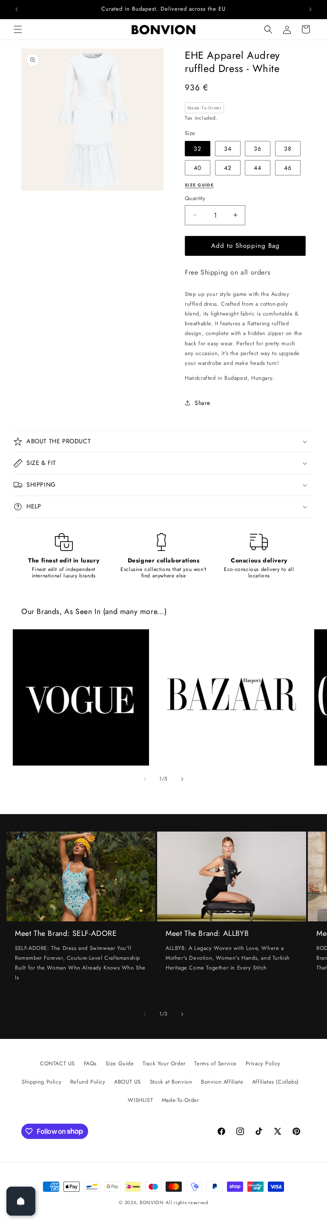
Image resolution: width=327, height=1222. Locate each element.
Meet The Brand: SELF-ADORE (66, 933)
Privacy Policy (263, 1063)
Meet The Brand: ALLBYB (207, 933)
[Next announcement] (310, 9)
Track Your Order (164, 1063)
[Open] (20, 1201)
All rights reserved (187, 1202)
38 (288, 148)
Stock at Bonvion (171, 1082)
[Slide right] (182, 779)
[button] (18, 29)
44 (257, 168)
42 (228, 168)
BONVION (152, 1202)
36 (257, 148)
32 (197, 148)
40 (197, 168)
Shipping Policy (41, 1082)
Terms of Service (215, 1063)
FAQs (90, 1063)
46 (288, 168)
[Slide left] (144, 779)
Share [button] (202, 403)
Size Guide (120, 1063)
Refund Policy (88, 1082)
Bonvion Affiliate (222, 1082)
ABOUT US (127, 1082)
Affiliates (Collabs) (275, 1082)
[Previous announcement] (16, 9)
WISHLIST (140, 1100)
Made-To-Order (180, 1100)
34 (228, 148)
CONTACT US (57, 1063)
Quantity (195, 198)
